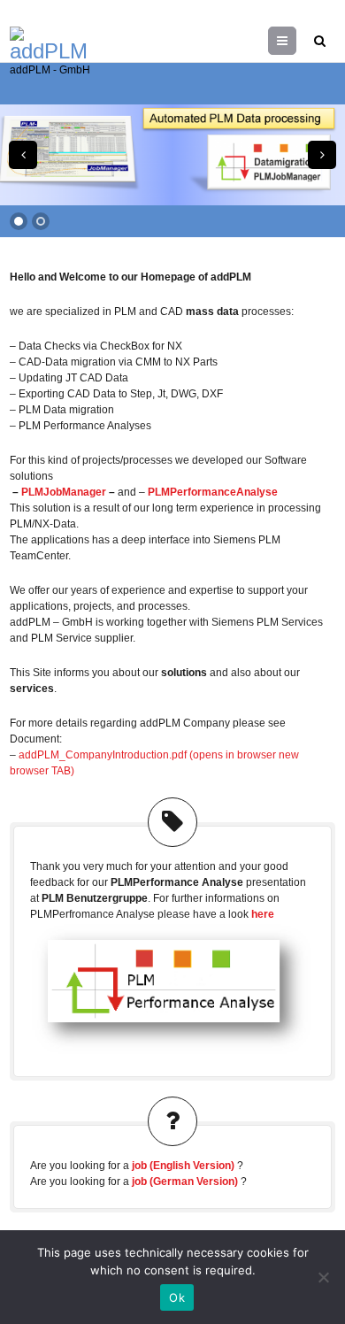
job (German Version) (185, 1181)
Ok (177, 1297)
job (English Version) (183, 1165)
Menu (295, 41)
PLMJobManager (63, 492)
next (322, 155)
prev (23, 155)
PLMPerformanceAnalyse (213, 492)
